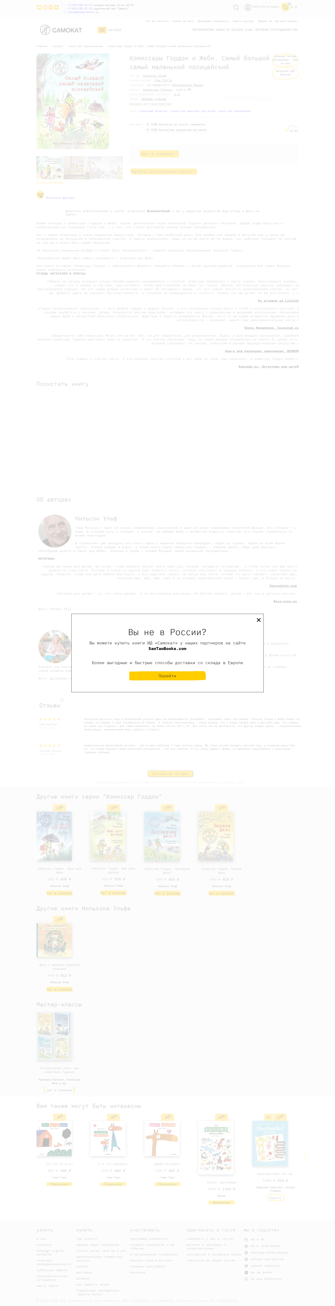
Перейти (167, 675)
